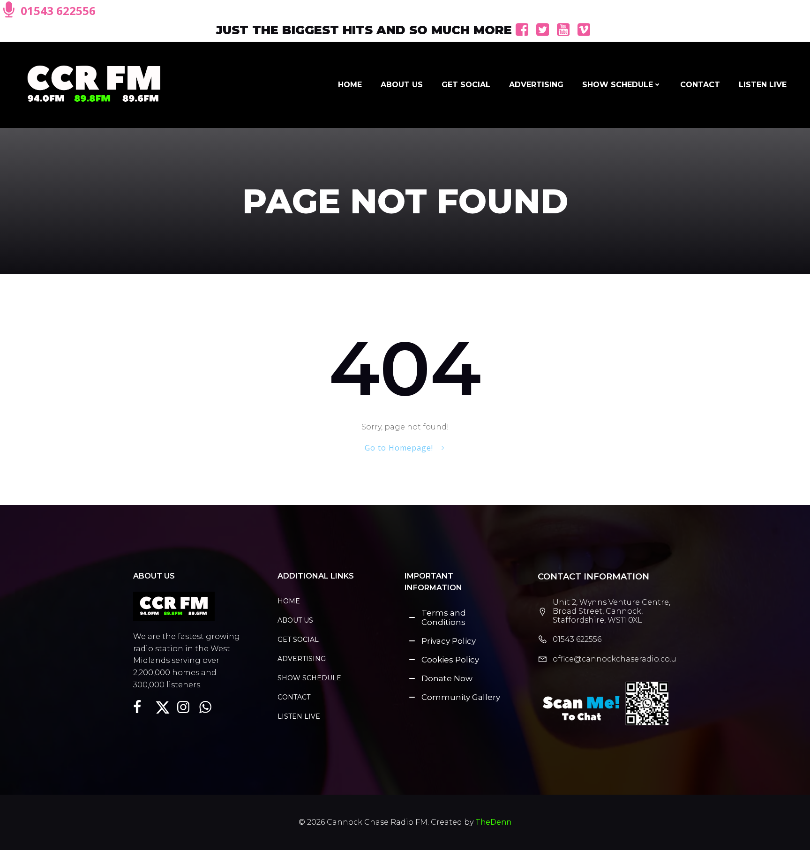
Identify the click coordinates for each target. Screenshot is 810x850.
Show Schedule (617, 84)
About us (402, 84)
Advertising (536, 84)
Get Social (466, 84)
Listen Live (763, 84)
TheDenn (493, 822)
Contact (700, 84)
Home (350, 84)
